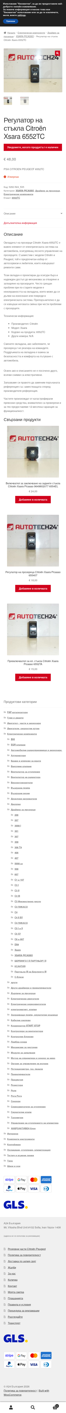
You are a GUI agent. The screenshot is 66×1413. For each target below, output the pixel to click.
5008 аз (19, 863)
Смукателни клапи (21, 1112)
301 (16, 831)
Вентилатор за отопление (25, 771)
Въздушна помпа (20, 787)
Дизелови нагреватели (24, 798)
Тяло (10, 1160)
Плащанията (15, 1298)
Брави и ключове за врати (26, 760)
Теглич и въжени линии (20, 1155)
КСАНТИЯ (20, 966)
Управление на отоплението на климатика (34, 1122)
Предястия (17, 1079)
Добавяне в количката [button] (33, 499)
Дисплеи (16, 804)
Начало (11, 32)
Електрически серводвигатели (28, 1004)
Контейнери (14, 1144)
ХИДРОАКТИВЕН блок (23, 1128)
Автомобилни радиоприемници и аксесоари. (36, 750)
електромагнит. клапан (24, 1009)
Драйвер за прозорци (47, 190)
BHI (13, 739)
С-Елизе (19, 976)
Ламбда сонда (19, 1041)
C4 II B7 (19, 917)
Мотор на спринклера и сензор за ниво (33, 1058)
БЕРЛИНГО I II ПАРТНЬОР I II (30, 960)
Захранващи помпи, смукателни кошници (34, 1014)
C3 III (17, 895)
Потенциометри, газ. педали (27, 1068)
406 (16, 852)
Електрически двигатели (25, 998)
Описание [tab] (10, 213)
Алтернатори (18, 755)
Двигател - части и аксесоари (24, 723)
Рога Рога (16, 1095)
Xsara (18, 949)
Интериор (12, 1133)
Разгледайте (15, 1317)
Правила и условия (19, 1304)
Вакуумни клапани (21, 766)
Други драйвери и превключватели (31, 987)
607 (16, 874)
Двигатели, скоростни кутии (23, 728)
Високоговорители (22, 782)
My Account (11, 1407)
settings (21, 15)
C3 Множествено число (28, 901)
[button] (57, 53)
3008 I (18, 825)
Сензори (16, 1101)
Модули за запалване (23, 1052)
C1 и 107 (19, 879)
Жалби (12, 1267)
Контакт (12, 1286)
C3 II (17, 890)
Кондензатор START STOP (25, 1025)
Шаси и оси (13, 1166)
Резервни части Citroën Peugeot (27, 1249)
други (14, 982)
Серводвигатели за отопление (28, 1106)
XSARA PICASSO (25, 36)
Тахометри (17, 1117)
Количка (12, 1280)
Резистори (17, 1085)
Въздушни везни (20, 793)
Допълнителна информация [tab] (20, 223)
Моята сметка (16, 1292)
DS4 (17, 944)
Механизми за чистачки (24, 1047)
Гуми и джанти (15, 717)
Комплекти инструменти (21, 1139)
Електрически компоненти (31, 32)
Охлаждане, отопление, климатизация (28, 1149)
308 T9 (18, 847)
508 (16, 868)
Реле (13, 1090)
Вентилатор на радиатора (25, 777)
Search (33, 1407)
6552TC (16, 197)
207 (16, 820)
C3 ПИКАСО (21, 906)
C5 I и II (19, 928)
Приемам (10, 21)
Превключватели (20, 1074)
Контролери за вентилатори (27, 1031)
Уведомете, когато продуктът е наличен (32, 147)
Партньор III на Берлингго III (30, 971)
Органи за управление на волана (29, 1063)
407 (16, 858)
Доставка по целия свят (22, 1261)
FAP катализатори (17, 712)
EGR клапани (18, 744)
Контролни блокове (22, 1036)
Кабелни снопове (21, 1020)
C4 (16, 912)
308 (16, 841)
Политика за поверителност (24, 1255)
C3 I (17, 885)
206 (16, 814)
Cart (51, 1404)
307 (16, 836)
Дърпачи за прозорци (23, 993)
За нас (12, 1273)
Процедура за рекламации (23, 1310)
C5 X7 (18, 933)
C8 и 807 (19, 939)
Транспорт (14, 1323)
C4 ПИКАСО (21, 922)
